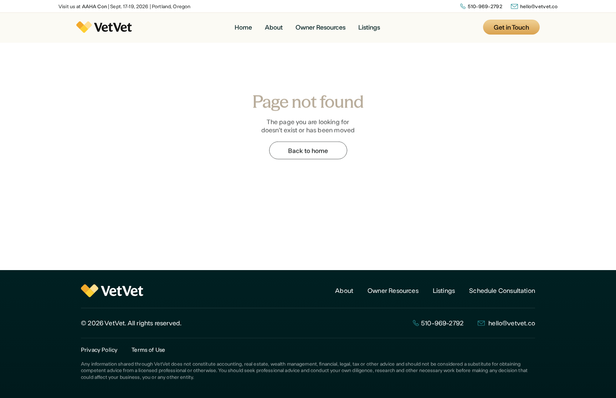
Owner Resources (320, 27)
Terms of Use (148, 349)
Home (243, 27)
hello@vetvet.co (539, 6)
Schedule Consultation (502, 290)
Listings (369, 27)
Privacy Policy (99, 349)
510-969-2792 (485, 6)
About (274, 27)
